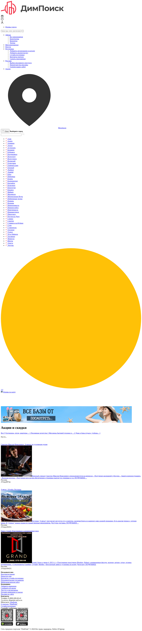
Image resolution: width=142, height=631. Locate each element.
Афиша (8, 35)
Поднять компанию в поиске (12, 592)
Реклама (8, 61)
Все (3, 433)
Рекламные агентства (39, 433)
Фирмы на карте (9, 392)
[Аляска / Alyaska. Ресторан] (16, 521)
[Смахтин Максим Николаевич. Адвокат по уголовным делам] (16, 476)
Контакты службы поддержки (12, 578)
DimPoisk (13, 602)
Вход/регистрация (8, 574)
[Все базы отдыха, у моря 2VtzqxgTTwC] (66, 422)
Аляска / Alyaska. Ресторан (11, 489)
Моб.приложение (12, 45)
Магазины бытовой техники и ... (62, 433)
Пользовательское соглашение (12, 580)
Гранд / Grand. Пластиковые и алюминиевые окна (20, 531)
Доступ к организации (9, 590)
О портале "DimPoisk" (9, 604)
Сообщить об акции (8, 588)
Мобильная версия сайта (10, 582)
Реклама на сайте (7, 594)
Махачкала (62, 128)
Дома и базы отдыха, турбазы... (87, 433)
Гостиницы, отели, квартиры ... (18, 433)
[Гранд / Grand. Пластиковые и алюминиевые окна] (16, 562)
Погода (8, 47)
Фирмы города (11, 27)
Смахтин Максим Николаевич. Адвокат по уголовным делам (24, 444)
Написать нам (6, 576)
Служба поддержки (8, 606)
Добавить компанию (8, 586)
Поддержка (9, 49)
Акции (8, 69)
